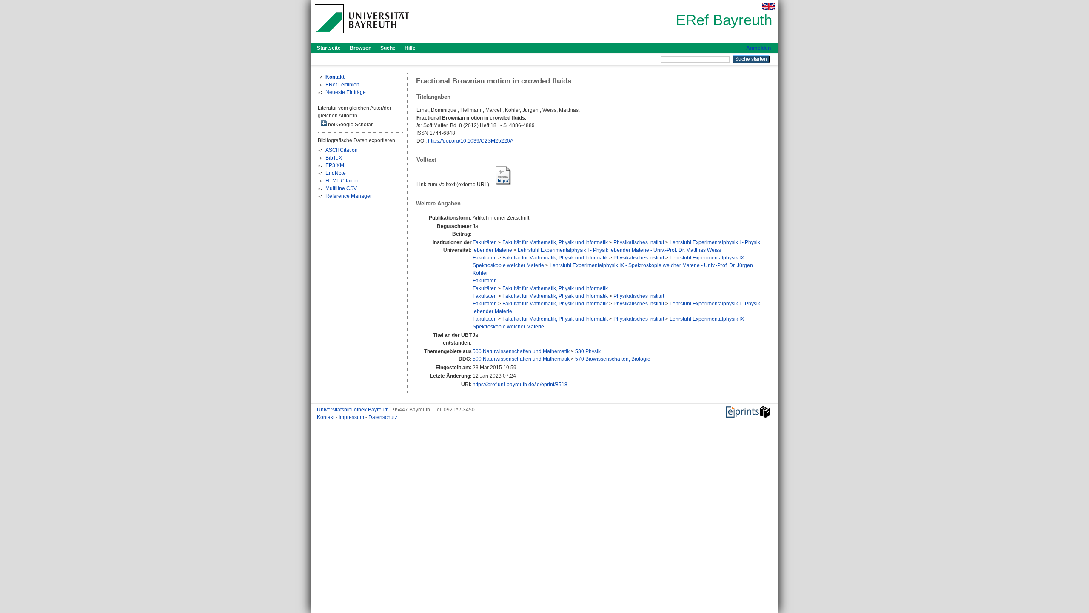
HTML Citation (342, 181)
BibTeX (333, 158)
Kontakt (326, 417)
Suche (388, 48)
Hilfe (410, 48)
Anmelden (758, 48)
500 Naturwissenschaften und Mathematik (521, 351)
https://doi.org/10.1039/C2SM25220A (470, 141)
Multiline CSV (341, 188)
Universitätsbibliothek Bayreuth (353, 410)
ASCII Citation (341, 150)
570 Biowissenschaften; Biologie (612, 359)
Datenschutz (382, 417)
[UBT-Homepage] (362, 36)
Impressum (352, 417)
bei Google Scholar (350, 125)
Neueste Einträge (345, 92)
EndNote (335, 173)
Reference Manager (348, 196)
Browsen (360, 48)
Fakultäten (485, 242)
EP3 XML (336, 165)
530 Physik (588, 351)
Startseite (329, 48)
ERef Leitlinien (342, 85)
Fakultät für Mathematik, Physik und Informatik (555, 242)
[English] (768, 6)
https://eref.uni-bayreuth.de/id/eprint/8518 (520, 385)
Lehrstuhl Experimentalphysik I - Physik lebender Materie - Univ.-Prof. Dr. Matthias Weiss (619, 250)
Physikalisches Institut (638, 242)
